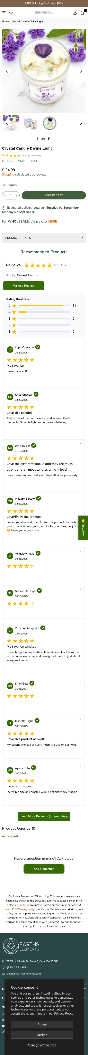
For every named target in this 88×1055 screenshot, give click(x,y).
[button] (82, 12)
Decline (42, 1035)
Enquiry (11, 185)
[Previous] (7, 71)
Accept (42, 1024)
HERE (52, 221)
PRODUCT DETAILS (18, 237)
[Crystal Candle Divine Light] (11, 123)
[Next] (81, 71)
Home (5, 21)
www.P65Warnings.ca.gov (21, 909)
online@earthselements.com (24, 974)
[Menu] (4, 12)
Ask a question (11, 836)
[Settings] (75, 12)
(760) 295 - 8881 (17, 967)
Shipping (8, 174)
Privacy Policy (63, 1013)
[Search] (11, 12)
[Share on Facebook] (48, 138)
